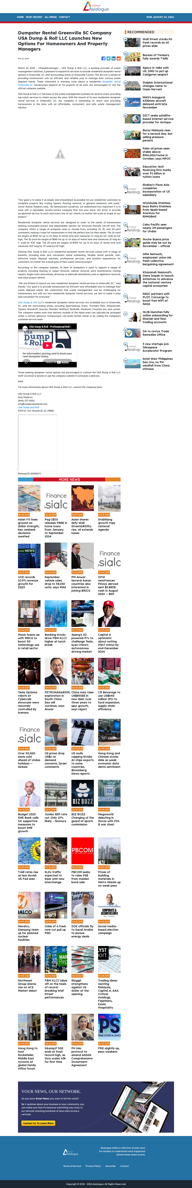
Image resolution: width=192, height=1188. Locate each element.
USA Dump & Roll (27, 302)
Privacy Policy (93, 1166)
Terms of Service (72, 1166)
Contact (124, 1166)
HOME (20, 17)
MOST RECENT (34, 17)
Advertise (110, 1166)
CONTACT (64, 17)
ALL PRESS (51, 17)
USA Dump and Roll (28, 407)
